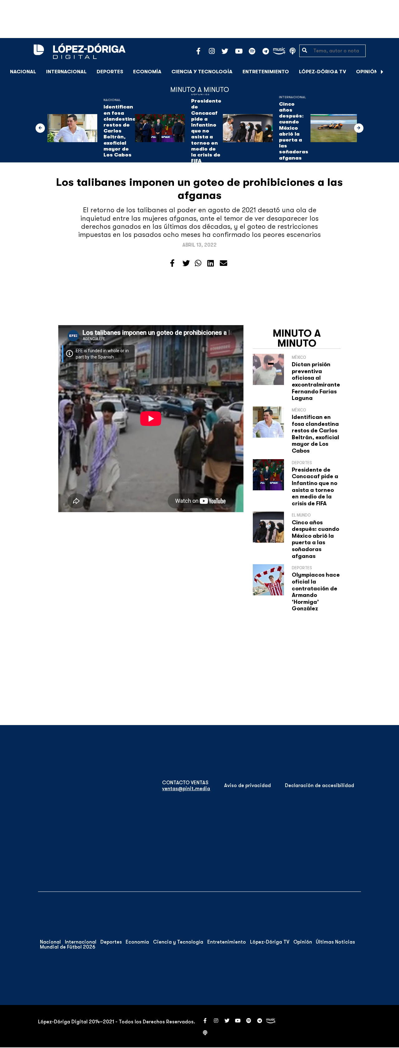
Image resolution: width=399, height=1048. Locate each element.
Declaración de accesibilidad (319, 785)
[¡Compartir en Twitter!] (186, 263)
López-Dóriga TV (322, 72)
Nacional (23, 72)
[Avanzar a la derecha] (382, 71)
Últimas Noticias (335, 942)
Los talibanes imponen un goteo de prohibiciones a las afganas (199, 189)
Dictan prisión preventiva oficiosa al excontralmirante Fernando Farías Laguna (316, 381)
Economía (147, 72)
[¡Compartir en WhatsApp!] (198, 263)
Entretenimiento (266, 72)
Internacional (66, 72)
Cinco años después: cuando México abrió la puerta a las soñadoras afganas (293, 131)
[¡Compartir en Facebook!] (172, 263)
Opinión (367, 72)
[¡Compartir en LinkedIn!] (210, 263)
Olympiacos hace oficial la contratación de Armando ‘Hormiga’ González (316, 592)
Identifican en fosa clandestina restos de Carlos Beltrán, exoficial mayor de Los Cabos (119, 131)
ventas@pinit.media (186, 788)
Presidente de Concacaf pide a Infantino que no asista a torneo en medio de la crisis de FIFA (206, 131)
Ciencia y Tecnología (202, 72)
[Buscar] (391, 71)
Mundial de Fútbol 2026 (67, 947)
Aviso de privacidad (247, 785)
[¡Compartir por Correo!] (223, 263)
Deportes (110, 72)
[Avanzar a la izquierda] (40, 128)
